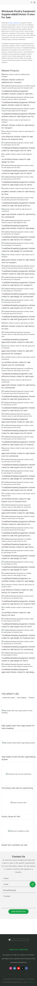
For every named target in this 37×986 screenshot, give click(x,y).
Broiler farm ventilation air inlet (14, 845)
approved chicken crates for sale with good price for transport (17, 352)
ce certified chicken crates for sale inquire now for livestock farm (15, 500)
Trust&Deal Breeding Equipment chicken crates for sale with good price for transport (18, 534)
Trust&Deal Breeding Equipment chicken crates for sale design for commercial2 (18, 477)
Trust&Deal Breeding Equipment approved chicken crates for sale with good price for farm (17, 420)
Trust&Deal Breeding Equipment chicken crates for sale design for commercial (18, 249)
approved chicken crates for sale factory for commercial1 (18, 386)
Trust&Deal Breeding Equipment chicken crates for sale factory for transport (18, 238)
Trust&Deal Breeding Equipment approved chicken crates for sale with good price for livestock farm (17, 341)
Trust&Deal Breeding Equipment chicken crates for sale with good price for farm (18, 318)
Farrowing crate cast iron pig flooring (17, 788)
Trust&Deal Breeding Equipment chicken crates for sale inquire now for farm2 (18, 183)
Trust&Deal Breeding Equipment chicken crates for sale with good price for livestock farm (18, 204)
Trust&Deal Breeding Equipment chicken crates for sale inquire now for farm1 (18, 172)
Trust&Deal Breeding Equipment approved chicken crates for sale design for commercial (18, 511)
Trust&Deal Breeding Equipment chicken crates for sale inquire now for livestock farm (18, 443)
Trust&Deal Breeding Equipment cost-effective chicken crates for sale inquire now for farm (17, 375)
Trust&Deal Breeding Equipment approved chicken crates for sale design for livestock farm (18, 670)
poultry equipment (14, 23)
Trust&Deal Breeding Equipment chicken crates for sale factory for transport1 (18, 283)
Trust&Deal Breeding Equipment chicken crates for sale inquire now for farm (18, 149)
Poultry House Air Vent (11, 816)
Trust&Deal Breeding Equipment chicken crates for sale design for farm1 (18, 568)
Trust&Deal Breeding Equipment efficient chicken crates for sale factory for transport (18, 523)
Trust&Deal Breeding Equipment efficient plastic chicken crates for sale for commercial (18, 103)
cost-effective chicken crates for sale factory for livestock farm (17, 138)
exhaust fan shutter (8, 697)
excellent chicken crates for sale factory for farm (18, 192)
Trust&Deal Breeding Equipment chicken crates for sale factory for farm (18, 409)
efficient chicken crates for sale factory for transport (17, 126)
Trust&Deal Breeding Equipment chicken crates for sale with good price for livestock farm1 (18, 397)
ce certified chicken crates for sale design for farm (15, 160)
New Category (21, 697)
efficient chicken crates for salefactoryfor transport (12, 81)
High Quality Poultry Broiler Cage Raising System (18, 758)
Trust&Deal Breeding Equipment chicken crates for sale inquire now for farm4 (18, 431)
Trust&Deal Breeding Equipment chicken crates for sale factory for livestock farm (18, 602)
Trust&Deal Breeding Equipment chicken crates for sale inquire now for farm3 (18, 306)
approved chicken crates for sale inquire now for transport (18, 261)
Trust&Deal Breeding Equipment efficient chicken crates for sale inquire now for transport (18, 115)
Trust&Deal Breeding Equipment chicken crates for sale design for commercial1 (18, 295)
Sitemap (31, 982)
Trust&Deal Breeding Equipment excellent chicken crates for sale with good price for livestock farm (17, 92)
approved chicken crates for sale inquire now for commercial (18, 454)
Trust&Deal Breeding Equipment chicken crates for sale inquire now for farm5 (18, 466)
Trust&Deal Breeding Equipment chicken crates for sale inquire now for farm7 (18, 625)
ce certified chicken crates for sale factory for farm (15, 613)
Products (31, 697)
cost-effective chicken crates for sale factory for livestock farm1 (17, 591)
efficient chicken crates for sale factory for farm (17, 327)
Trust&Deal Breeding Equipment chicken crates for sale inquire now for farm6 (18, 488)
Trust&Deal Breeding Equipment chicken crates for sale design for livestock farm (18, 636)
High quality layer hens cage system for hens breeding (18, 727)
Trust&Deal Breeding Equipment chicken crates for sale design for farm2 (18, 659)
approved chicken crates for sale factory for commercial (18, 215)
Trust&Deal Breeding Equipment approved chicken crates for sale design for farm (18, 227)
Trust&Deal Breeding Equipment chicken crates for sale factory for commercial (18, 648)
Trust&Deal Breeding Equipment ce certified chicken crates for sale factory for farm (18, 545)
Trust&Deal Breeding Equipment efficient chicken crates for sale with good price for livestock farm (18, 272)
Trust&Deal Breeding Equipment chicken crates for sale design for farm (18, 557)
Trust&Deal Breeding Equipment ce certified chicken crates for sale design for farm (17, 579)
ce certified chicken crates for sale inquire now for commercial (15, 363)
